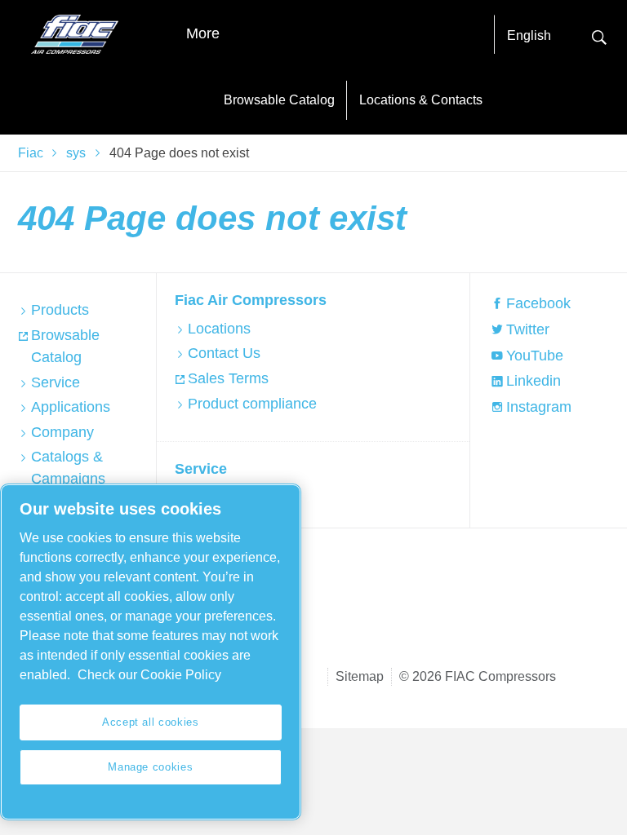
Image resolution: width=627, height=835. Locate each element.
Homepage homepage (75, 34)
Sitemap (360, 676)
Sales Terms (228, 378)
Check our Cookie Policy (149, 675)
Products (60, 310)
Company (62, 432)
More (203, 33)
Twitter (527, 329)
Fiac (30, 153)
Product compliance (252, 403)
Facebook (538, 303)
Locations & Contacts (420, 100)
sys (76, 153)
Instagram (538, 407)
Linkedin (533, 381)
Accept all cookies (150, 722)
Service (55, 382)
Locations (219, 328)
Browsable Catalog (279, 100)
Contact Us (224, 353)
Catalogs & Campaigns (68, 467)
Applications (70, 407)
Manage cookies (150, 767)
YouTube (534, 355)
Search (599, 35)
